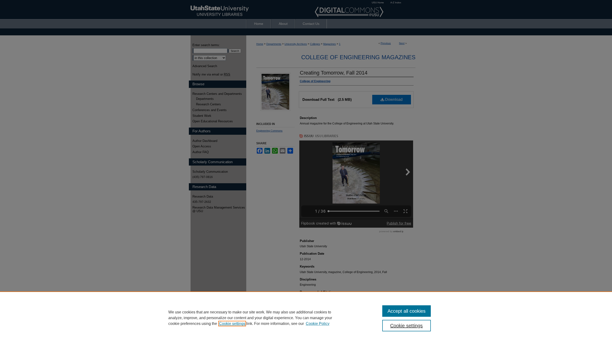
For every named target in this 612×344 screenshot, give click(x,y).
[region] (306, 317)
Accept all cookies (407, 311)
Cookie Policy (317, 324)
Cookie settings (232, 324)
